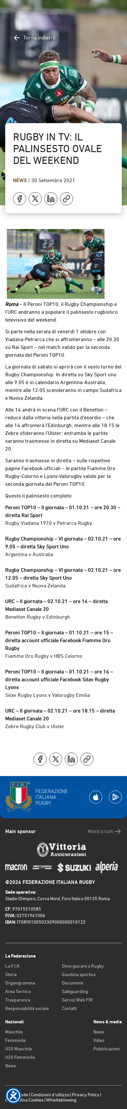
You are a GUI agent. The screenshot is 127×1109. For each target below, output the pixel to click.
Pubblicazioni (106, 1048)
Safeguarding (75, 991)
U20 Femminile (20, 1057)
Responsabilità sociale (27, 1008)
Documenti (72, 983)
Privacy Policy (85, 1094)
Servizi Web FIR (77, 999)
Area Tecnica (18, 991)
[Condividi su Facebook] (19, 198)
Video (98, 1040)
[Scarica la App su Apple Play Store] (95, 797)
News (20, 180)
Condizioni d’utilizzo (50, 1094)
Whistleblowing (61, 1099)
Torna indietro (39, 38)
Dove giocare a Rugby (83, 966)
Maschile (14, 1031)
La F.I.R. (13, 966)
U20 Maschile (18, 1048)
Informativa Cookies (24, 1099)
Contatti (69, 1008)
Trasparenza (17, 999)
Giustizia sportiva (78, 974)
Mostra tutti (101, 831)
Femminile (15, 1040)
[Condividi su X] (35, 198)
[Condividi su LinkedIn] (50, 198)
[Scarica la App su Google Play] (115, 797)
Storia (11, 974)
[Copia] (66, 198)
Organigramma (20, 983)
